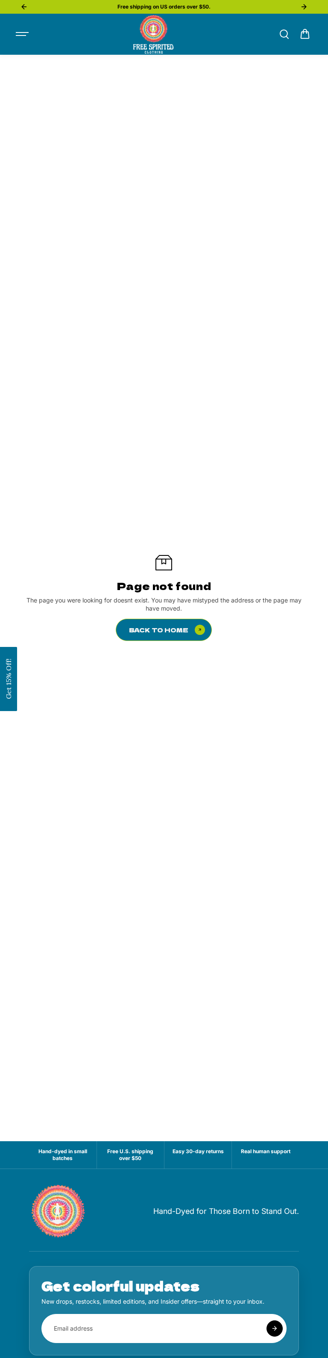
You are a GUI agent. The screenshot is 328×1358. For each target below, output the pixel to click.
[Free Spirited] (153, 34)
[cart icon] (305, 34)
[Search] (284, 34)
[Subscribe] (274, 1328)
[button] (8, 679)
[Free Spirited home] (59, 1211)
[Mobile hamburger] (23, 34)
